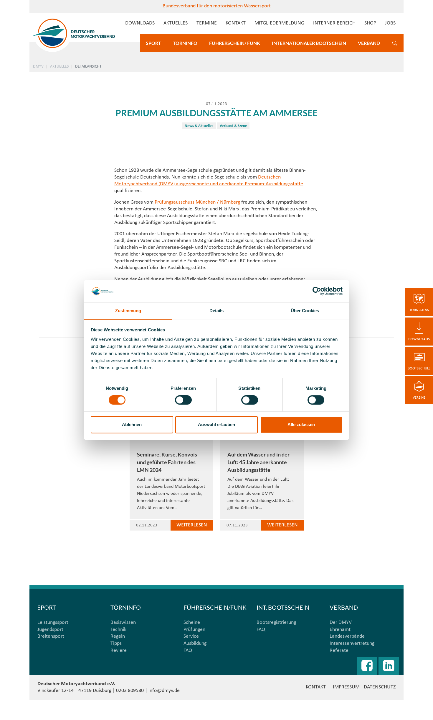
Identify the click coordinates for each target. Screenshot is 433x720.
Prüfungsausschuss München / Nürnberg (197, 202)
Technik (118, 629)
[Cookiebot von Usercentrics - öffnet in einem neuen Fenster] (317, 291)
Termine (206, 23)
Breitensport (50, 636)
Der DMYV (341, 622)
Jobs (390, 23)
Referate (339, 650)
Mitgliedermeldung (279, 23)
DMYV (38, 66)
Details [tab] (216, 310)
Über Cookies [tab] (305, 310)
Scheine (192, 622)
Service (191, 636)
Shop (370, 23)
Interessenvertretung (352, 643)
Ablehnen (132, 424)
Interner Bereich (334, 23)
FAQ (188, 650)
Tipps (116, 643)
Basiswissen (123, 622)
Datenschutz (380, 687)
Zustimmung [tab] (128, 310)
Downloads (140, 23)
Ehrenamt (340, 629)
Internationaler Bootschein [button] (309, 43)
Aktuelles (175, 23)
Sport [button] (153, 43)
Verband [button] (369, 43)
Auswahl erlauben (216, 424)
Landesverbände (347, 636)
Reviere (118, 650)
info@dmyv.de (164, 690)
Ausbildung (195, 643)
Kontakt (236, 23)
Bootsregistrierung (276, 622)
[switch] (183, 400)
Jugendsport (50, 629)
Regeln (117, 636)
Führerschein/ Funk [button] (234, 43)
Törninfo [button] (185, 43)
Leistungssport (52, 622)
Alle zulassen (301, 424)
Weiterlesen (191, 525)
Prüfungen (194, 629)
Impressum (346, 687)
